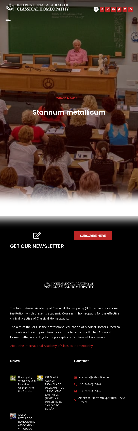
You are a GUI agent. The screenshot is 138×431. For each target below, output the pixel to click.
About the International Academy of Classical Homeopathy (51, 346)
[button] (8, 19)
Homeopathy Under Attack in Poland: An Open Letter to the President (27, 384)
